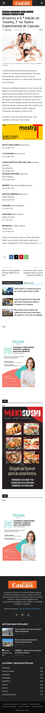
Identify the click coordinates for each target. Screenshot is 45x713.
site (40, 243)
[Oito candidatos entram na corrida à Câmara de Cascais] (7, 632)
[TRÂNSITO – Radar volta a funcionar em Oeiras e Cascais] (7, 653)
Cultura (23, 12)
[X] (16, 257)
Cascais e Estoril (22, 8)
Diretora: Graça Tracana (10, 704)
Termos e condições (24, 706)
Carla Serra (8, 30)
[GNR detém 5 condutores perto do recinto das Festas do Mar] (7, 291)
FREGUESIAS (11, 8)
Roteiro (21, 14)
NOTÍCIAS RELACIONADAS (12, 283)
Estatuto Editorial (35, 704)
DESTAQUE (30, 12)
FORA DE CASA (6, 14)
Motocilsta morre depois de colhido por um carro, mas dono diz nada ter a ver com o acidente (28, 312)
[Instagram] (22, 615)
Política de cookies (37, 706)
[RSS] (28, 615)
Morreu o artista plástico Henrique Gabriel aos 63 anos (11, 273)
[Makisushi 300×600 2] (22, 488)
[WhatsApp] (26, 257)
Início (3, 8)
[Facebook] (11, 257)
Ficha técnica (24, 704)
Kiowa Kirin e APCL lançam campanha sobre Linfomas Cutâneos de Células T (33, 273)
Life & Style (15, 14)
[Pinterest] (21, 257)
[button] (3, 3)
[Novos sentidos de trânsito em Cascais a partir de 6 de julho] (7, 642)
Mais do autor (29, 283)
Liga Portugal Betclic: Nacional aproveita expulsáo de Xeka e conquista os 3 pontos (27, 301)
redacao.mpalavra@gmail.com (30, 609)
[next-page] (7, 320)
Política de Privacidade (9, 706)
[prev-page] (3, 320)
